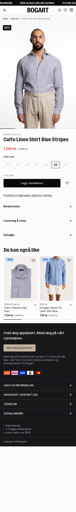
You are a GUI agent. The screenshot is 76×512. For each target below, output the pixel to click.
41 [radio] (36, 164)
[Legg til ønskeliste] (33, 260)
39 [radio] (17, 164)
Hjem (5, 18)
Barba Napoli (12, 134)
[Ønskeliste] (65, 10)
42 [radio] (46, 164)
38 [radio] (8, 164)
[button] (71, 10)
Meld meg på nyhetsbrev (20, 348)
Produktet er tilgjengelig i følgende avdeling (28, 195)
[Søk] (59, 10)
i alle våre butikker (36, 2)
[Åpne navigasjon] (4, 10)
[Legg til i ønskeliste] (67, 183)
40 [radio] (27, 164)
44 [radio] (65, 164)
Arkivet (14, 18)
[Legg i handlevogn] (35, 304)
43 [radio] (55, 164)
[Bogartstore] (38, 10)
